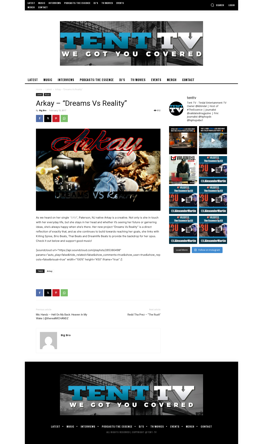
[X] (47, 118)
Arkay (49, 271)
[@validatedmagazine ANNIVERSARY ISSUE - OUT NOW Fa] (183, 170)
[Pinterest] (56, 118)
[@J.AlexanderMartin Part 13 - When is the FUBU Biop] (213, 230)
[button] (217, 5)
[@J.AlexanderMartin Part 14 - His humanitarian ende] (183, 230)
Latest (49, 89)
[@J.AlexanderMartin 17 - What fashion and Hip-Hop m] (213, 170)
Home (39, 89)
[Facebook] (39, 118)
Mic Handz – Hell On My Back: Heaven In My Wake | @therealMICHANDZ (61, 316)
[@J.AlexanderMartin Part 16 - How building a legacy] (183, 200)
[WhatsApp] (64, 118)
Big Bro (42, 110)
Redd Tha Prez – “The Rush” (144, 314)
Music (47, 94)
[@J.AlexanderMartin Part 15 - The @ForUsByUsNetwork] (213, 200)
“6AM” (73, 217)
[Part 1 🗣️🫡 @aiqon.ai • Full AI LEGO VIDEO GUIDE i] (183, 140)
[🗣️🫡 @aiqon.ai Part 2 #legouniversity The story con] (213, 140)
